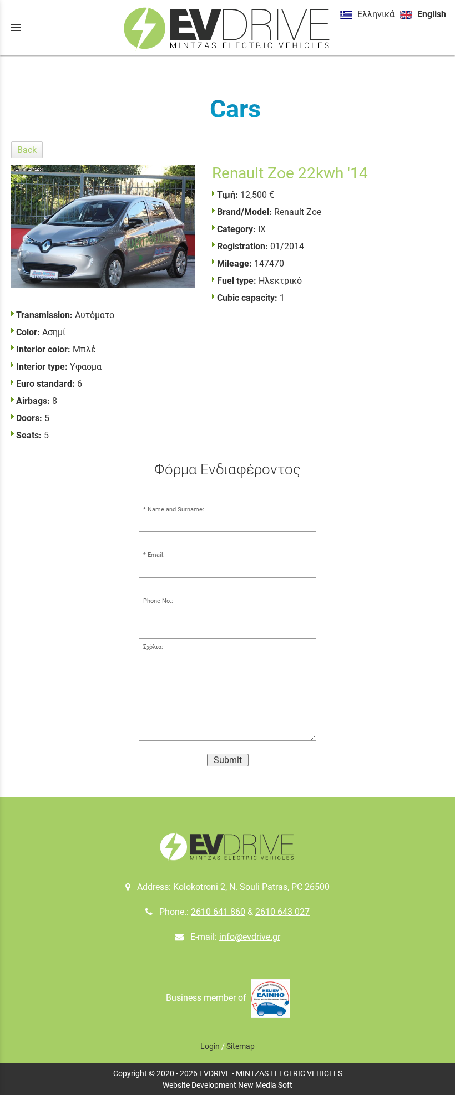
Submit (228, 760)
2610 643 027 (282, 912)
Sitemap (240, 1046)
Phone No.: (158, 601)
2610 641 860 (218, 912)
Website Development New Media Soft (227, 1085)
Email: (156, 555)
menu (15, 27)
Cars (235, 109)
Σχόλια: (153, 647)
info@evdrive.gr (249, 937)
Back (27, 150)
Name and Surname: (176, 509)
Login (210, 1046)
